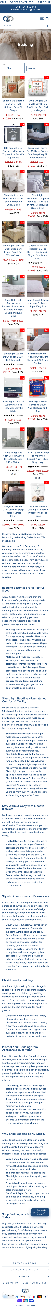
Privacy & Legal (25, 1263)
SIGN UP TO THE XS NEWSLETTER (25, 1283)
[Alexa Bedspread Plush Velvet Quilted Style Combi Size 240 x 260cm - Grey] (12, 474)
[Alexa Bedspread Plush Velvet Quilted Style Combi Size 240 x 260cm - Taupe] (15, 474)
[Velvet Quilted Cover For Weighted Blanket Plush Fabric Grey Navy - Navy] (39, 478)
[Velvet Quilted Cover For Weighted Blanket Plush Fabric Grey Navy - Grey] (36, 478)
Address (25, 1276)
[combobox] (25, 25)
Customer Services (25, 1270)
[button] (38, 263)
